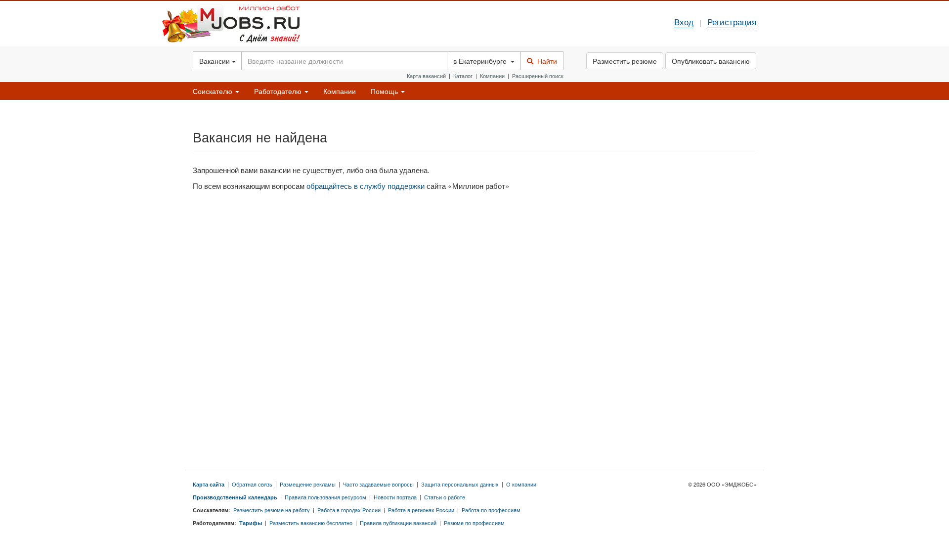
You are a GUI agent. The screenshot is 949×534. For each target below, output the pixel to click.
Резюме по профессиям (474, 523)
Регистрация (731, 22)
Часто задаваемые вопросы (378, 484)
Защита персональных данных (460, 484)
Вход (683, 22)
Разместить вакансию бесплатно (310, 523)
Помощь (385, 91)
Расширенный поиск (537, 76)
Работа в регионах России (421, 510)
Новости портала (395, 497)
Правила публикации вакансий (398, 523)
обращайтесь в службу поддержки (365, 185)
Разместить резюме (625, 61)
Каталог (463, 76)
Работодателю (278, 91)
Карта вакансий (426, 76)
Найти (545, 61)
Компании (492, 76)
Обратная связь (252, 484)
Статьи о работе (444, 497)
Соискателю (213, 91)
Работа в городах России (349, 510)
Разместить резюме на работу (271, 510)
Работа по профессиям (491, 510)
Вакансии (215, 61)
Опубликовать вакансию (711, 61)
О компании (521, 484)
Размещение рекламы (308, 484)
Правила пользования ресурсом (325, 497)
